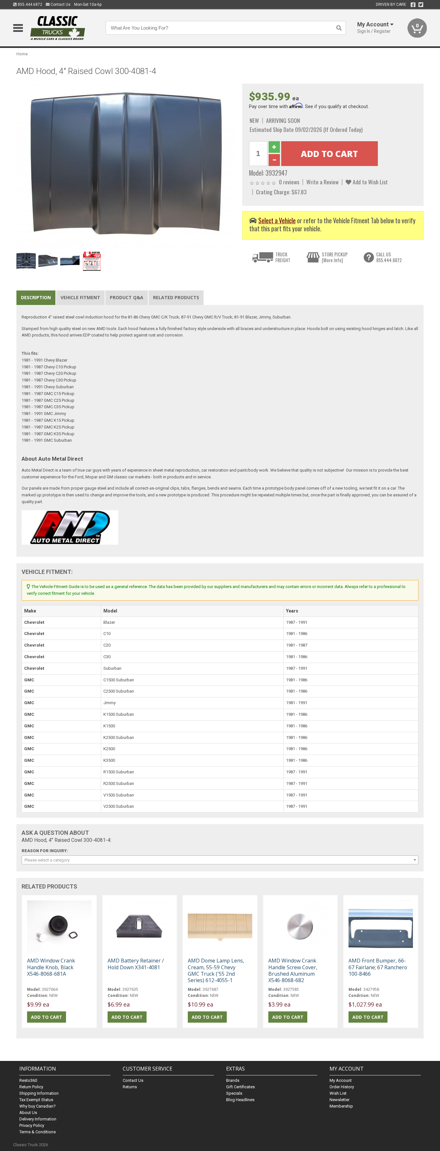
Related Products (176, 297)
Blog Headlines (240, 1099)
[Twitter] (420, 5)
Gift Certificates (240, 1086)
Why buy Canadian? (37, 1106)
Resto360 (28, 1080)
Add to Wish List (369, 182)
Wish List (338, 1093)
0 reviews (289, 182)
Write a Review (322, 182)
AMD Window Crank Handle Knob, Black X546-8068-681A (51, 967)
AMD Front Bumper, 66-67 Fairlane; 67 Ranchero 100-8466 (378, 967)
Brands (232, 1080)
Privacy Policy (31, 1125)
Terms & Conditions (37, 1131)
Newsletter (339, 1099)
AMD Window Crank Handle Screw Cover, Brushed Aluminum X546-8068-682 (292, 970)
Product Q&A (126, 297)
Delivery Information (37, 1119)
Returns (130, 1086)
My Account (341, 1080)
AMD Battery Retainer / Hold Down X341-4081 (136, 964)
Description (36, 297)
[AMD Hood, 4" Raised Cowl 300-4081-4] (125, 166)
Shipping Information (39, 1093)
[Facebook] (413, 5)
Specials (234, 1093)
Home (22, 53)
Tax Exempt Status (36, 1099)
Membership (341, 1106)
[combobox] (220, 859)
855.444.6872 (29, 4)
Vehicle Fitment (80, 297)
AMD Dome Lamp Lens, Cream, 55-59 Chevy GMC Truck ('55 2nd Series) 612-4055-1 (216, 970)
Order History (342, 1086)
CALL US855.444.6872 (389, 257)
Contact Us (60, 4)
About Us (28, 1112)
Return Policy (31, 1086)
